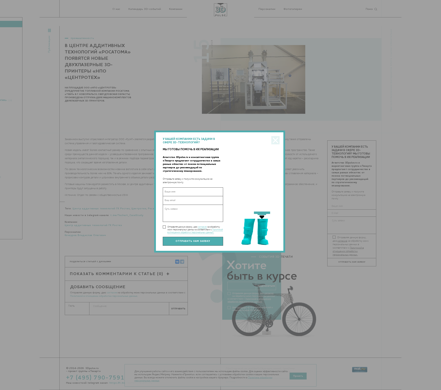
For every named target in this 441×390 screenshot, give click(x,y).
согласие (202, 226)
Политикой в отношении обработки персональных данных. (195, 231)
